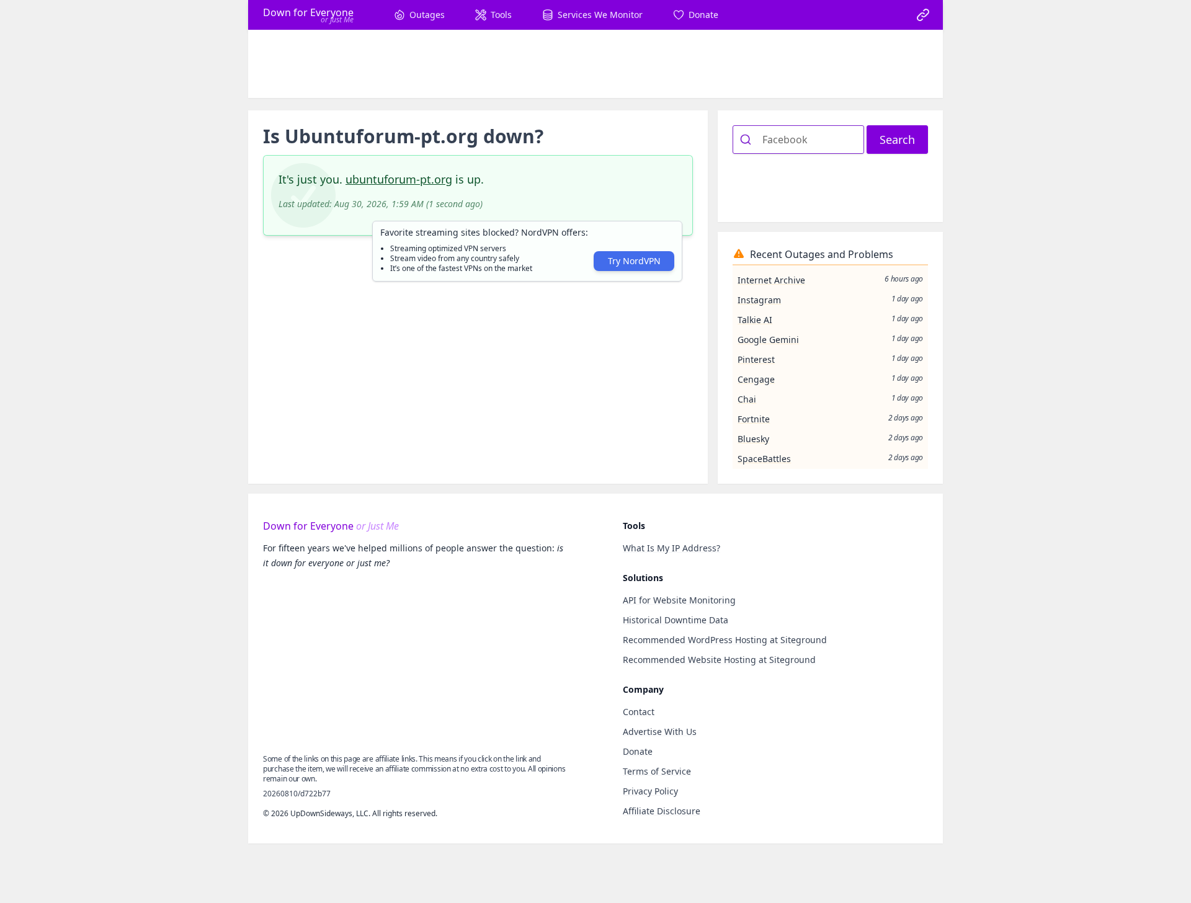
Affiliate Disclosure (661, 811)
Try (634, 261)
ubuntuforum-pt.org (399, 179)
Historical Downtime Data (675, 620)
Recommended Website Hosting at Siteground (719, 659)
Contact (638, 712)
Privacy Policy (650, 791)
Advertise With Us (660, 731)
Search (897, 139)
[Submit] (747, 139)
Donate (638, 751)
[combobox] (798, 139)
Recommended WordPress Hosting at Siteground (725, 640)
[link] (923, 15)
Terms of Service (657, 771)
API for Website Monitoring (679, 600)
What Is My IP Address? (671, 548)
